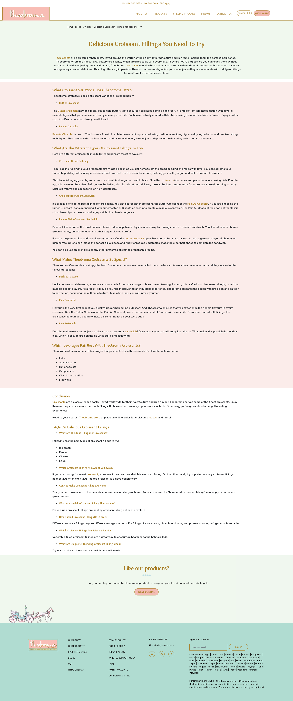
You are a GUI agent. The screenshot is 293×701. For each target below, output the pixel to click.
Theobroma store (89, 417)
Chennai (230, 657)
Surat (225, 669)
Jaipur (192, 663)
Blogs (78, 26)
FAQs (111, 664)
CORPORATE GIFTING (119, 675)
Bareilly (246, 654)
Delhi (191, 660)
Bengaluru (256, 654)
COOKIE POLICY (117, 646)
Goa (232, 660)
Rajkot (209, 669)
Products (160, 13)
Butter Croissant (68, 110)
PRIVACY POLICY (117, 640)
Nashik (211, 666)
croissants (132, 65)
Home (70, 26)
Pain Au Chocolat (62, 134)
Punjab (192, 669)
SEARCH (242, 13)
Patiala (241, 666)
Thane (232, 669)
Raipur (201, 669)
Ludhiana (240, 663)
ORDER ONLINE (262, 13)
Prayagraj (251, 666)
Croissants (64, 57)
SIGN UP (238, 647)
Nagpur (202, 666)
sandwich (131, 331)
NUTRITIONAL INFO (118, 669)
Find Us (205, 13)
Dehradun (254, 657)
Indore (260, 660)
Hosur (239, 660)
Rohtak (217, 669)
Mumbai (259, 663)
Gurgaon (224, 660)
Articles (87, 26)
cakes (153, 417)
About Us (142, 13)
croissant (92, 474)
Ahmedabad (217, 654)
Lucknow (229, 663)
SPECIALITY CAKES (77, 652)
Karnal (220, 663)
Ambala (229, 654)
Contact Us (224, 13)
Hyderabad (249, 660)
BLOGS (71, 658)
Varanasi (253, 669)
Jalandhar (202, 663)
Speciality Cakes (184, 13)
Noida (234, 666)
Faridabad (201, 660)
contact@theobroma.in (163, 645)
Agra (207, 654)
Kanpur (212, 663)
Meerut (249, 663)
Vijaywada (194, 673)
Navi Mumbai (222, 666)
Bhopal (199, 657)
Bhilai (192, 657)
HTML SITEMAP (76, 669)
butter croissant (134, 238)
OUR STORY (74, 640)
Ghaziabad (213, 660)
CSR (70, 664)
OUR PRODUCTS (76, 646)
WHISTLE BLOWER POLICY (122, 658)
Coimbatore (241, 657)
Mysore (193, 666)
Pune (260, 666)
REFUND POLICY (117, 652)
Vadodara (242, 669)
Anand (237, 654)
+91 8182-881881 (159, 639)
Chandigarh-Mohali (214, 657)
